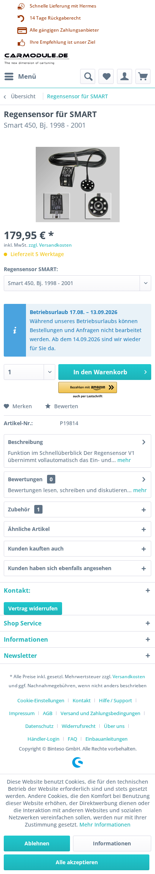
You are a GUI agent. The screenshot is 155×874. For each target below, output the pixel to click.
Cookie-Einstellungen (40, 700)
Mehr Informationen (105, 824)
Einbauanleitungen (106, 738)
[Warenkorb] (142, 76)
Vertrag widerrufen (33, 608)
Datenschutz (39, 726)
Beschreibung (25, 441)
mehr (123, 460)
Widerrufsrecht (79, 726)
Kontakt (82, 700)
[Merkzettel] (106, 76)
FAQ (72, 738)
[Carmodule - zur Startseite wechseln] (36, 58)
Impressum (22, 713)
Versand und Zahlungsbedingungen (100, 713)
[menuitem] (20, 76)
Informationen (112, 843)
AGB (47, 713)
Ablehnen (36, 843)
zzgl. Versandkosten (50, 245)
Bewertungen (25, 479)
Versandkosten (128, 676)
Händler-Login (43, 738)
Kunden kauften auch (36, 548)
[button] (87, 390)
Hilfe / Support (115, 700)
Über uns (114, 726)
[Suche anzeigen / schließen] (87, 76)
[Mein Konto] (124, 76)
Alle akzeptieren (77, 862)
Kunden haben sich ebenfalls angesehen (59, 568)
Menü (27, 76)
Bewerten (65, 406)
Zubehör (24, 509)
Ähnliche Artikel (29, 528)
